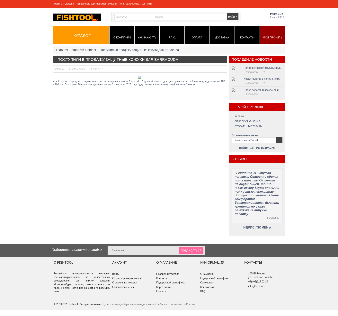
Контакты (146, 3)
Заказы (239, 116)
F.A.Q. (172, 37)
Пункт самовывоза (129, 3)
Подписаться (191, 250)
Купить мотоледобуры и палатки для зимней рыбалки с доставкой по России (149, 304)
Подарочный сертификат (171, 282)
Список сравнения (247, 121)
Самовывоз (207, 282)
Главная (62, 50)
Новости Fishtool (84, 50)
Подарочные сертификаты (91, 3)
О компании (122, 37)
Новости (161, 291)
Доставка (222, 37)
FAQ (202, 291)
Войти (243, 147)
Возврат (112, 3)
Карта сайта (163, 287)
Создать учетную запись (127, 278)
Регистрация (265, 147)
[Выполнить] (279, 140)
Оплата (197, 37)
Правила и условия (63, 3)
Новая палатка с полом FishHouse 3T (266, 78)
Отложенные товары (248, 126)
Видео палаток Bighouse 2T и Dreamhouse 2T (270, 89)
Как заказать (147, 37)
